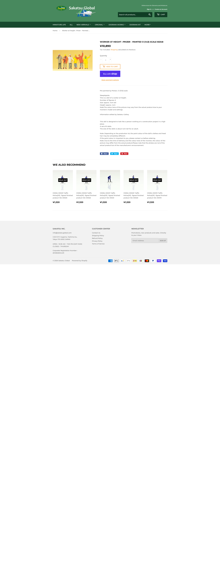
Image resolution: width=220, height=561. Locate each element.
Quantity (103, 56)
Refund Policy (97, 238)
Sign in (149, 9)
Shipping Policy (98, 235)
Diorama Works (116, 25)
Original (99, 25)
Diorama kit (135, 25)
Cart (162, 14)
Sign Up (163, 240)
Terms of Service (98, 244)
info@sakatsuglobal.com (62, 233)
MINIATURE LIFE (59, 25)
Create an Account (161, 9)
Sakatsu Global (64, 260)
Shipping (114, 50)
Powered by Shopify (79, 260)
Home (55, 30)
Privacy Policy (97, 241)
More (147, 25)
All (71, 25)
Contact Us (96, 233)
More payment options (110, 80)
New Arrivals (83, 25)
